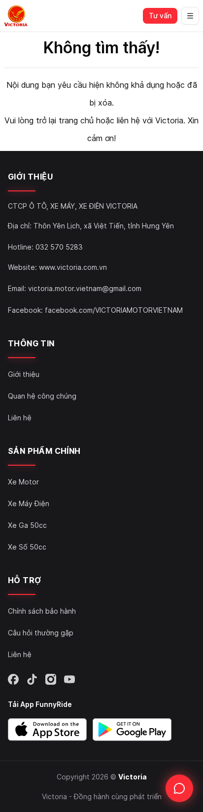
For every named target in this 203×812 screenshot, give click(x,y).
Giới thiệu (23, 374)
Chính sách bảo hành (42, 611)
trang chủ (76, 120)
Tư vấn (160, 15)
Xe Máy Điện (28, 503)
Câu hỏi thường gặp (40, 632)
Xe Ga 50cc (27, 525)
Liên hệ (20, 417)
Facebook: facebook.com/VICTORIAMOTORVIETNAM (95, 310)
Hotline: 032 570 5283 (45, 247)
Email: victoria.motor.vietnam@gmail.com (74, 288)
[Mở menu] (190, 16)
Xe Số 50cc (27, 547)
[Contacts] (179, 788)
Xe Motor (23, 482)
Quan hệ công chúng (42, 396)
